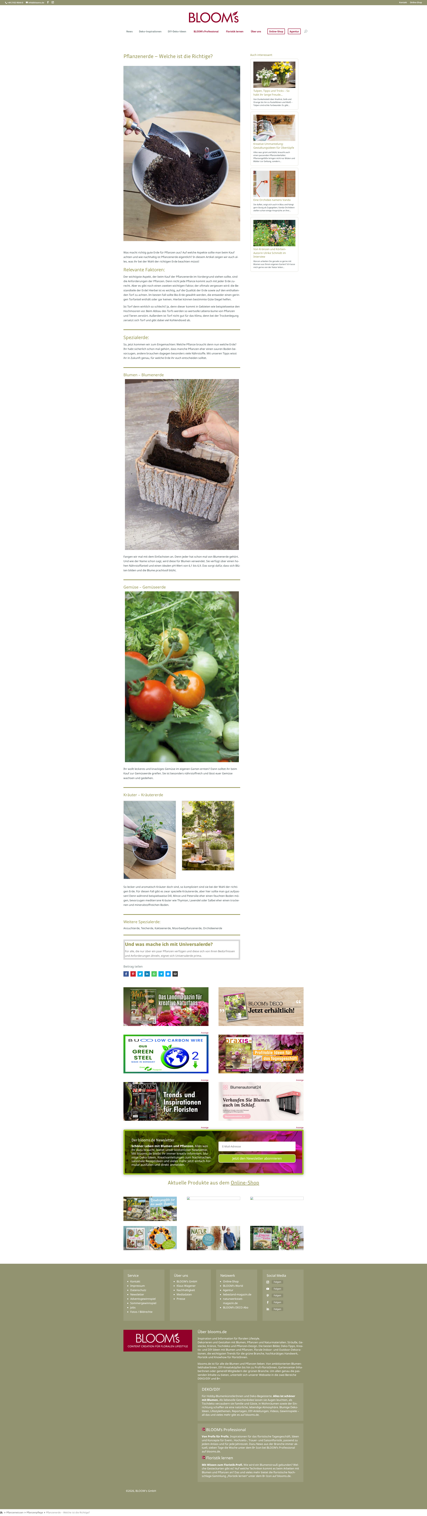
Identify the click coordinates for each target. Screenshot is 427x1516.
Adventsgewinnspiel (143, 1299)
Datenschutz (138, 1290)
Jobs (133, 1307)
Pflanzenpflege (35, 1512)
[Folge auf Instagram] (267, 1282)
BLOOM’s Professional (206, 31)
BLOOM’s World (233, 1286)
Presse (181, 1299)
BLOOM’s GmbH (187, 1281)
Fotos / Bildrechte (141, 1312)
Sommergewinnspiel (143, 1303)
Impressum (137, 1286)
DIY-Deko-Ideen (177, 31)
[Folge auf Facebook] (267, 1302)
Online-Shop (416, 3)
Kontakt (403, 3)
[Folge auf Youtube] (267, 1288)
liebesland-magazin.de (237, 1294)
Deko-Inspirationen (150, 31)
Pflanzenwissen (15, 1512)
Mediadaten (184, 1294)
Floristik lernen (234, 31)
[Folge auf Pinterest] (267, 1295)
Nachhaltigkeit (186, 1290)
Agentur (294, 31)
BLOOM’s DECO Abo (235, 1307)
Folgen (277, 1281)
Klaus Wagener (186, 1286)
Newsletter (137, 1294)
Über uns (256, 31)
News (129, 31)
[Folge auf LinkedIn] (267, 1309)
